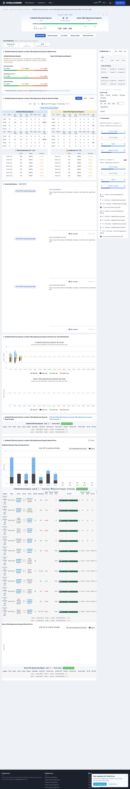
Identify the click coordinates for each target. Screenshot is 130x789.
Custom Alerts (112, 784)
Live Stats (64, 35)
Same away (57, 668)
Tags (104, 107)
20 (101, 103)
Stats (120, 51)
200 (113, 103)
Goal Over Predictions (51, 782)
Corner (79, 98)
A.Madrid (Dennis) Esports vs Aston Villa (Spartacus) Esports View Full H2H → (70, 418)
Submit (102, 111)
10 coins (115, 95)
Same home (56, 423)
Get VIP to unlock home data (26, 191)
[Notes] (106, 15)
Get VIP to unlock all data (50, 108)
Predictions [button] (41, 3)
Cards (92, 98)
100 (109, 103)
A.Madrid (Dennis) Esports (41, 18)
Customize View (67, 423)
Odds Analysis (53, 35)
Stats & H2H (40, 35)
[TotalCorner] (13, 3)
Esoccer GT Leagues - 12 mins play (54, 104)
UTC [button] (104, 3)
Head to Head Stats (94, 787)
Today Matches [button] (29, 3)
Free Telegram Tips (99, 784)
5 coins (108, 95)
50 (105, 103)
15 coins (122, 95)
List (125, 51)
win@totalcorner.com (21, 779)
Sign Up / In (120, 3)
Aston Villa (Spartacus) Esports (89, 18)
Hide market (117, 89)
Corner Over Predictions (52, 785)
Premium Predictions (51, 777)
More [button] (50, 3)
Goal (85, 98)
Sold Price (103, 92)
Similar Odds (75, 35)
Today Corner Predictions (52, 780)
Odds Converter (88, 35)
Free (101, 95)
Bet (116, 51)
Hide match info (105, 89)
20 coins (103, 98)
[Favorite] (103, 15)
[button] (111, 3)
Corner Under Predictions (52, 787)
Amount (102, 101)
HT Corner (91, 440)
